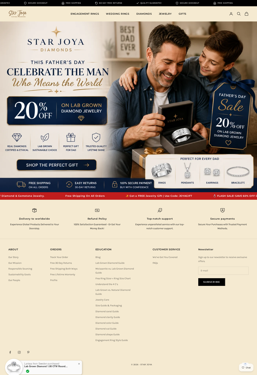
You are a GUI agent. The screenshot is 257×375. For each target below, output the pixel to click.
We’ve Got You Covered (165, 257)
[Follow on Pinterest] (28, 352)
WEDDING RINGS (117, 13)
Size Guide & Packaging (108, 305)
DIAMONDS (144, 13)
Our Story (13, 257)
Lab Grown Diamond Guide (109, 262)
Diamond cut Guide (105, 328)
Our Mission (15, 262)
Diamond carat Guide (107, 311)
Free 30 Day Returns (61, 262)
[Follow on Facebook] (10, 352)
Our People (14, 280)
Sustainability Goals (19, 274)
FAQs (155, 262)
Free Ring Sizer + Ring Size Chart (113, 278)
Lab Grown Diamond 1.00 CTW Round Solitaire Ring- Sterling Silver (46, 361)
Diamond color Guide (107, 322)
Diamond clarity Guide (107, 317)
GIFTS (183, 13)
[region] (128, 106)
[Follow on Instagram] (19, 352)
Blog (98, 257)
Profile (53, 280)
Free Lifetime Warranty (62, 274)
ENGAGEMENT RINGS (85, 13)
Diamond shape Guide (107, 334)
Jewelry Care (102, 299)
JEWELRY (165, 13)
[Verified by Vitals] (27, 366)
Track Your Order (59, 257)
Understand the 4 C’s (106, 284)
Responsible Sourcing (20, 268)
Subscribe (211, 281)
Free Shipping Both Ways (63, 268)
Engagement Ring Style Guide (111, 340)
